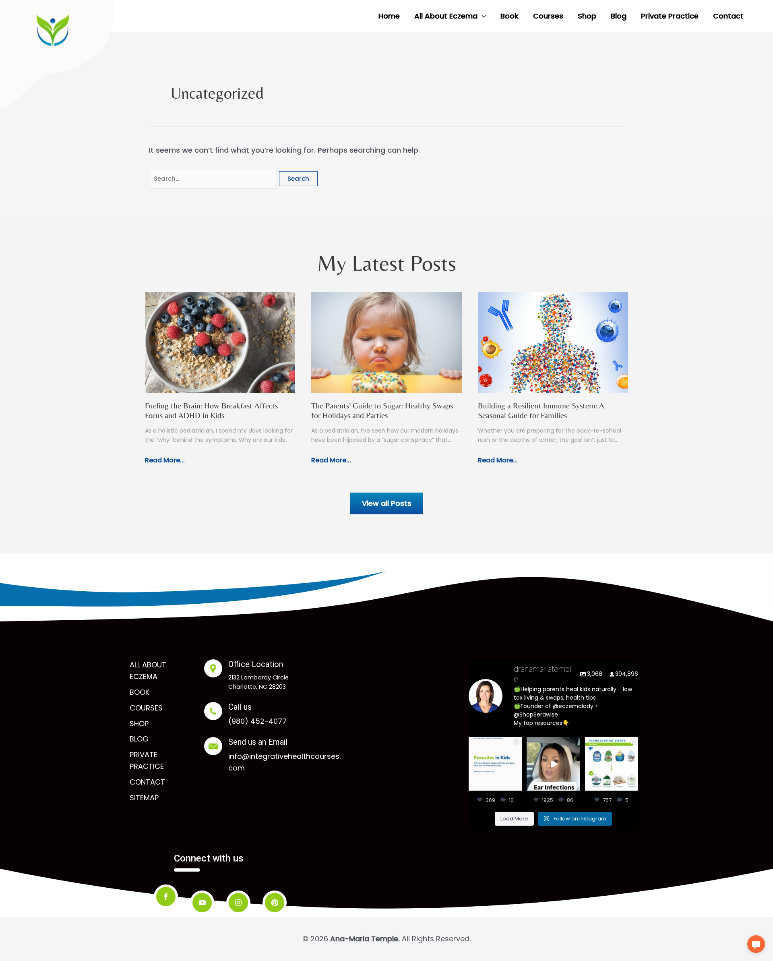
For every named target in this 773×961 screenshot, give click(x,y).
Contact (147, 782)
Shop (139, 724)
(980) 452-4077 (257, 721)
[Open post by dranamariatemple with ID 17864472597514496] (495, 763)
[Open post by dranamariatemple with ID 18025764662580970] (553, 763)
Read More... (165, 460)
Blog (139, 739)
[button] (481, 16)
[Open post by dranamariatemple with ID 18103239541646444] (611, 763)
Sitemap (144, 798)
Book (139, 692)
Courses (146, 708)
